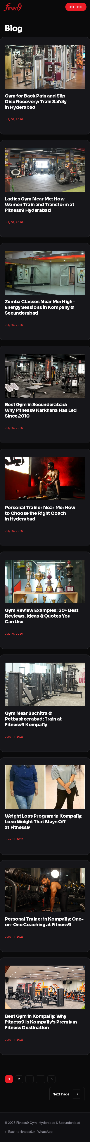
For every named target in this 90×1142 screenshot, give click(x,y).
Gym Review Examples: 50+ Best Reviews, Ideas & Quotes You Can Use (41, 616)
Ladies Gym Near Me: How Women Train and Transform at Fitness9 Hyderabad (39, 204)
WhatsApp (44, 1131)
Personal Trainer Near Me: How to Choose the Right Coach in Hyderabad (40, 513)
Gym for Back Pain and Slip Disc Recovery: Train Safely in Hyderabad (36, 101)
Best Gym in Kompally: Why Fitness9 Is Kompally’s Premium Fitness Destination (41, 1022)
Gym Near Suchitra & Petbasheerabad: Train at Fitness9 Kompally (33, 719)
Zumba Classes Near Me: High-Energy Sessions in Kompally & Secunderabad (40, 307)
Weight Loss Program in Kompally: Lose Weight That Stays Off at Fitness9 (44, 821)
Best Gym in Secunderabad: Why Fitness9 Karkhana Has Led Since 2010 (41, 410)
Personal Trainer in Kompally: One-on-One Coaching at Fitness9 (44, 922)
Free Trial (76, 7)
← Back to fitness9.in (20, 1131)
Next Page (65, 1094)
